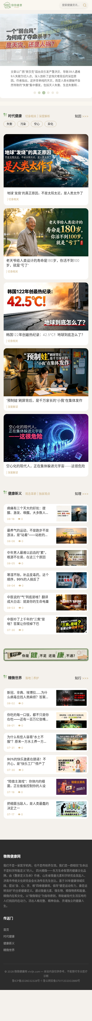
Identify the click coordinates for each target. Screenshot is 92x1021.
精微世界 (9, 950)
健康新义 (9, 943)
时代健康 (9, 936)
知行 (82, 678)
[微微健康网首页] (12, 5)
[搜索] (85, 5)
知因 (82, 116)
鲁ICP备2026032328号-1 (27, 980)
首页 (6, 929)
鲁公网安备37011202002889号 (61, 980)
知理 (82, 494)
